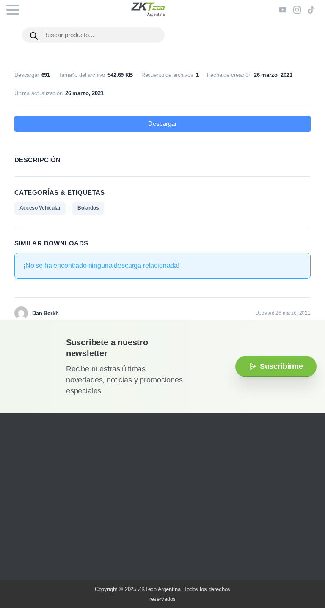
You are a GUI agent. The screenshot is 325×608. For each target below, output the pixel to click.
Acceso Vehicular (40, 208)
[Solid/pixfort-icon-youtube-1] (44, 561)
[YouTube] (282, 10)
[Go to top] (301, 576)
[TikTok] (311, 10)
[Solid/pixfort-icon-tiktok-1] (69, 561)
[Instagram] (297, 10)
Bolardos (88, 208)
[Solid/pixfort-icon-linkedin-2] (57, 561)
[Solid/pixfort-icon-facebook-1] (31, 561)
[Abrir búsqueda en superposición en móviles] (93, 35)
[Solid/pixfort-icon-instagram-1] (19, 561)
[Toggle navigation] (12, 10)
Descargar (162, 123)
